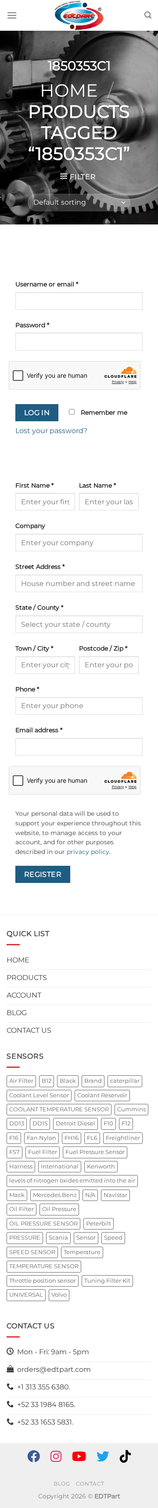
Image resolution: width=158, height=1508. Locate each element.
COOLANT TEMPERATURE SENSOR (59, 1109)
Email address (38, 730)
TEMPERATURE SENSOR (44, 1266)
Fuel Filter (42, 1152)
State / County (39, 607)
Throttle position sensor (42, 1280)
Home (69, 90)
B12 (46, 1081)
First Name (34, 485)
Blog (62, 1483)
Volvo (59, 1294)
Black (68, 1081)
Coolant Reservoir (102, 1095)
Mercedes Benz (55, 1195)
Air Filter (21, 1081)
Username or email (46, 284)
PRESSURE (24, 1237)
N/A (90, 1195)
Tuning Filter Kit (107, 1280)
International (60, 1166)
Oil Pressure (59, 1209)
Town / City (34, 648)
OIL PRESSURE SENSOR (43, 1223)
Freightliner (123, 1138)
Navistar (115, 1195)
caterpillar (125, 1081)
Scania (58, 1237)
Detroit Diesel (75, 1123)
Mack (17, 1195)
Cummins (131, 1109)
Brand (93, 1081)
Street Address (40, 567)
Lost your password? (51, 431)
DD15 (39, 1123)
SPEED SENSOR (32, 1252)
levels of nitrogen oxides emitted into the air (72, 1180)
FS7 (14, 1152)
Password (32, 325)
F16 (13, 1138)
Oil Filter (21, 1209)
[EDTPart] (79, 15)
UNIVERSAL (26, 1294)
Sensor (86, 1237)
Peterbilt (98, 1223)
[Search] (147, 15)
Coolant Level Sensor (39, 1095)
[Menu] (12, 15)
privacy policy (88, 851)
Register (43, 874)
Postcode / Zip (103, 648)
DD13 (16, 1123)
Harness (20, 1166)
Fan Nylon (41, 1138)
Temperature (82, 1252)
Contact (90, 1483)
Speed (113, 1237)
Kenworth (101, 1166)
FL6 (92, 1138)
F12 (126, 1123)
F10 (108, 1123)
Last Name (97, 485)
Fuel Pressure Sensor (95, 1152)
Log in (37, 413)
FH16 (72, 1138)
